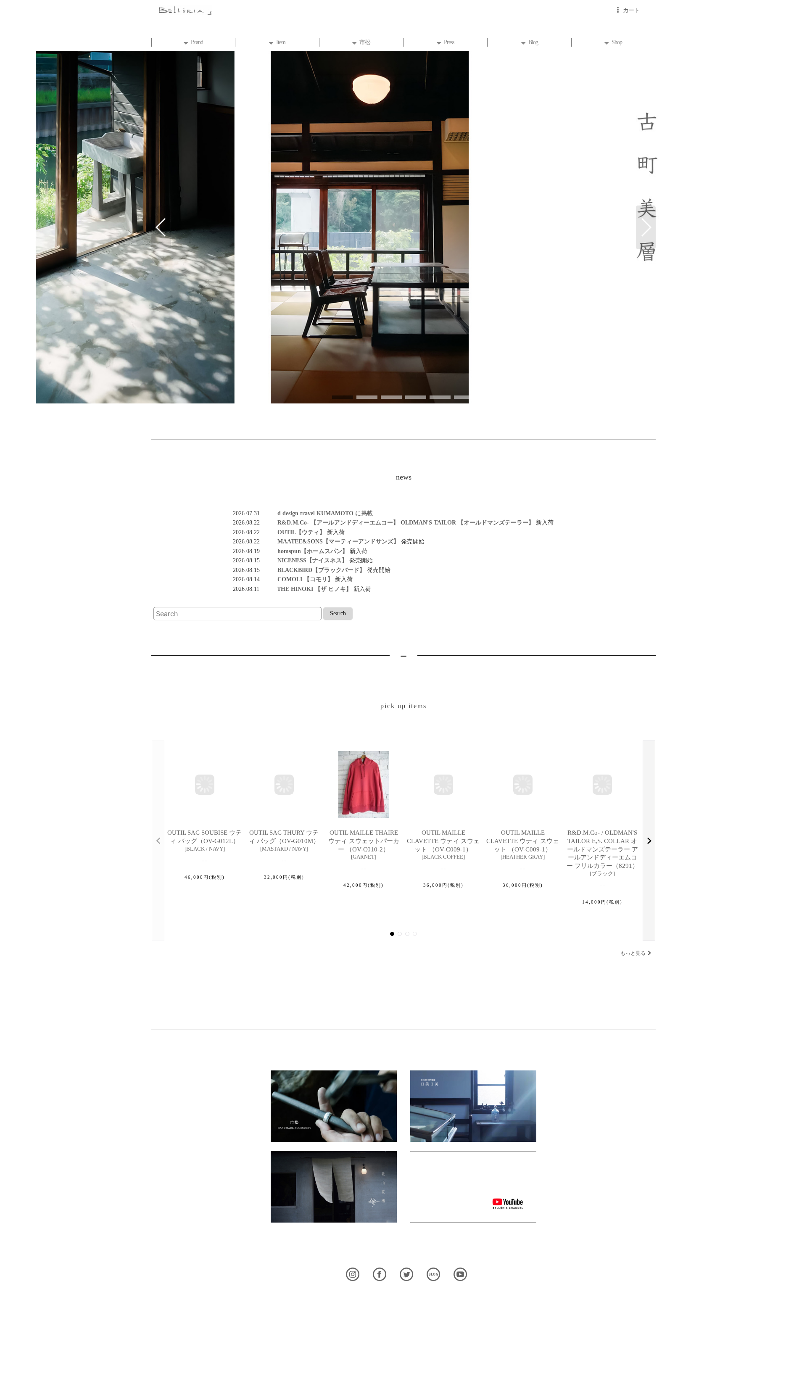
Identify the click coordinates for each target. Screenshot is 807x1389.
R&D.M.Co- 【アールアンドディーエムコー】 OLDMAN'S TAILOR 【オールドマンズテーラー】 (397, 522)
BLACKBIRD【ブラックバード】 (312, 570)
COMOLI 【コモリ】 (296, 579)
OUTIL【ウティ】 (292, 532)
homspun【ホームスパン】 (304, 551)
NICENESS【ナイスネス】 (304, 560)
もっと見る (633, 953)
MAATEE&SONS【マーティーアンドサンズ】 (329, 541)
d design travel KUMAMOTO (307, 513)
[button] (161, 227)
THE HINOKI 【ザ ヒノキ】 (305, 588)
